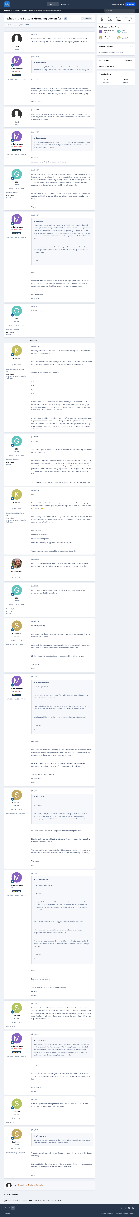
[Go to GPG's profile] (17, 174)
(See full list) (129, 60)
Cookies (7, 1213)
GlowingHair (111, 66)
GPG (16, 182)
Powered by (125, 1213)
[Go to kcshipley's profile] (17, 350)
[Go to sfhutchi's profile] (17, 1008)
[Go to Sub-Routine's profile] (17, 625)
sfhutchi (17, 1016)
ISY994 (27, 25)
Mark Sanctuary (17, 571)
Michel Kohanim (17, 69)
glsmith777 (102, 66)
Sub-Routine (16, 633)
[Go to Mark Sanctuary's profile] (17, 563)
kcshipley (16, 358)
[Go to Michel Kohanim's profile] (17, 61)
